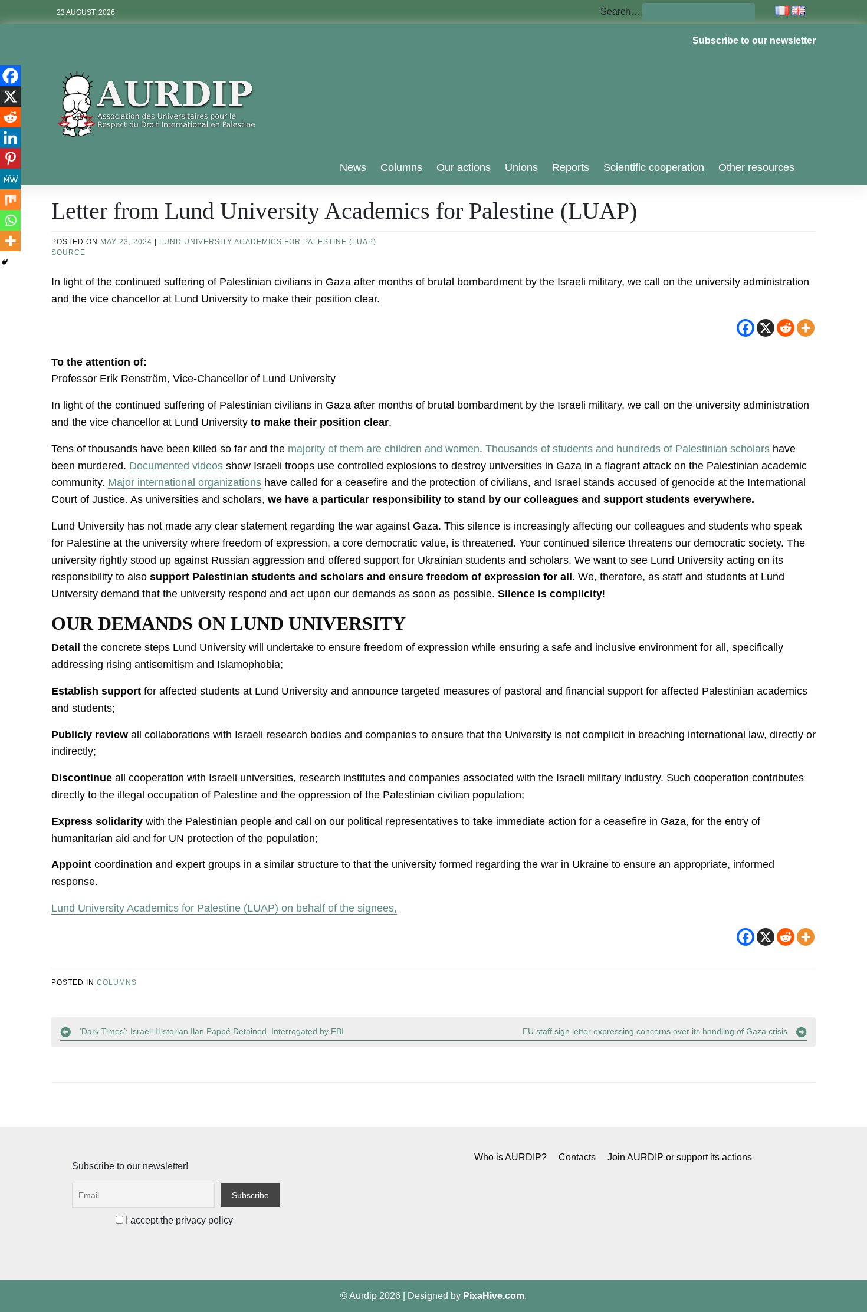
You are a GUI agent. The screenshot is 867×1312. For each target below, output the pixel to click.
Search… (620, 11)
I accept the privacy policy (178, 1220)
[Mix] (10, 199)
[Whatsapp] (10, 220)
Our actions (463, 167)
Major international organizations (184, 482)
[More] (806, 328)
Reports (570, 167)
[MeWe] (10, 179)
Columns (401, 167)
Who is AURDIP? (510, 1157)
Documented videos (176, 466)
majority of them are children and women (384, 449)
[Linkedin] (10, 137)
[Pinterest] (10, 158)
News (353, 167)
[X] (765, 328)
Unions (521, 167)
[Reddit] (785, 328)
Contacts (577, 1157)
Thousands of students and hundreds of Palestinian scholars (627, 449)
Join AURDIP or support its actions (679, 1157)
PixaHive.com (493, 1296)
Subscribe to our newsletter (754, 40)
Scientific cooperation (653, 167)
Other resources (756, 167)
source (68, 252)
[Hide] (4, 262)
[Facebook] (745, 328)
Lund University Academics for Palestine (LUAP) (267, 242)
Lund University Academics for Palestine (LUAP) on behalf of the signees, (224, 908)
